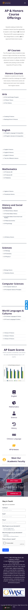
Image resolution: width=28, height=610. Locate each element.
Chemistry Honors (9, 273)
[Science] (14, 413)
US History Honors (9, 237)
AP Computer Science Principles (12, 289)
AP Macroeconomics (9, 220)
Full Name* (5, 507)
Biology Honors (8, 270)
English (14, 396)
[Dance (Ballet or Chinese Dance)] (14, 536)
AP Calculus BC (8, 175)
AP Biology (7, 250)
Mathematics (14, 407)
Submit (5, 550)
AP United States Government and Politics (13, 217)
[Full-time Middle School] (14, 530)
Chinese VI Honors (9, 338)
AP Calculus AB (8, 172)
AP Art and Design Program (11, 97)
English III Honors (9, 152)
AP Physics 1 (7, 256)
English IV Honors (9, 155)
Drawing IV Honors (9, 116)
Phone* (4, 520)
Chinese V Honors (9, 336)
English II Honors (8, 149)
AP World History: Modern (11, 210)
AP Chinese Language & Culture (12, 316)
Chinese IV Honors (9, 333)
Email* (4, 514)
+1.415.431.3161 (15, 563)
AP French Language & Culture (12, 319)
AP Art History (8, 103)
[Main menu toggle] (25, 3)
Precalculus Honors (9, 194)
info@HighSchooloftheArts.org (16, 561)
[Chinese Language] (14, 435)
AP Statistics (7, 178)
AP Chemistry (7, 253)
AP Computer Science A (10, 286)
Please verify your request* (9, 539)
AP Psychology (8, 223)
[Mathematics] (14, 403)
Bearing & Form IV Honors (11, 119)
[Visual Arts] (14, 535)
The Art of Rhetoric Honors (11, 158)
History (14, 428)
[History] (14, 424)
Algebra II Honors (8, 191)
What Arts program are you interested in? (12, 532)
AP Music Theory (8, 100)
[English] (14, 392)
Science (14, 417)
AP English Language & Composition (13, 133)
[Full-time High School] (14, 528)
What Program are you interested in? (11, 526)
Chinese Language (14, 439)
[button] (14, 97)
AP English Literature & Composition (13, 136)
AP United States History (10, 213)
